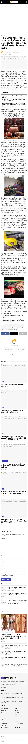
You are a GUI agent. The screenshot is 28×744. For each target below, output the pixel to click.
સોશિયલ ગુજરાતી (9, 322)
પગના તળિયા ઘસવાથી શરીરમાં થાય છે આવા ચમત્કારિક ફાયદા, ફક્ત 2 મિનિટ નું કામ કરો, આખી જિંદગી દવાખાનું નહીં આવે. (11, 637)
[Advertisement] (14, 19)
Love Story (3, 721)
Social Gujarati (8, 52)
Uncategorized (4, 727)
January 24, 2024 (16, 52)
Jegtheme (2, 741)
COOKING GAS (5, 327)
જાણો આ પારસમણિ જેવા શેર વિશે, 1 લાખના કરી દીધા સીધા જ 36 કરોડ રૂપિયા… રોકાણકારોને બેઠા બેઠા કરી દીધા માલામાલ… (16, 665)
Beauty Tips (3, 710)
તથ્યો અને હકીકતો (5, 461)
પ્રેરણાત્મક (16, 721)
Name (2, 555)
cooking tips (12, 327)
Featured (3, 714)
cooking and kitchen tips (18, 325)
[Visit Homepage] (14, 2)
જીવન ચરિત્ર (17, 712)
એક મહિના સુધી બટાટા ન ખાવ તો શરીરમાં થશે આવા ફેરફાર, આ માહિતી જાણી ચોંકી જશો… (14, 100)
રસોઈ (5, 35)
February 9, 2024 (4, 441)
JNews (5, 740)
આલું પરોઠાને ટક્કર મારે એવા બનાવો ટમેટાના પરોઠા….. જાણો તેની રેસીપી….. (14, 96)
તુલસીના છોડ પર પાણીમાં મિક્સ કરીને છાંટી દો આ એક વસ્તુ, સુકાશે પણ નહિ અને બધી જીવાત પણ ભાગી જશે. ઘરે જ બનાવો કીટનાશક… (15, 659)
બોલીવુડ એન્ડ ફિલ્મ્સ (19, 723)
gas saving (4, 329)
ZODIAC (16, 708)
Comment (3, 538)
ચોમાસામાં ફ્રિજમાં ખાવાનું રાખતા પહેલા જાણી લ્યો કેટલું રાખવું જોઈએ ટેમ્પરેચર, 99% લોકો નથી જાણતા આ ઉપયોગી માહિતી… (13, 465)
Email (2, 561)
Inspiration (3, 719)
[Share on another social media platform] (23, 333)
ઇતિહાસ (16, 710)
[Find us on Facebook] (1, 737)
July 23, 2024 (4, 469)
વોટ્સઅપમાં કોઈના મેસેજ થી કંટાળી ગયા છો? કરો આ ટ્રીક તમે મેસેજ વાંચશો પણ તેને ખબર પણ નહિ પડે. (16, 595)
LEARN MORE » (4, 687)
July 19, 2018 (10, 597)
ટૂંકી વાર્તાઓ (17, 714)
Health (2, 717)
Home (2, 35)
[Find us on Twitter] (3, 737)
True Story (3, 725)
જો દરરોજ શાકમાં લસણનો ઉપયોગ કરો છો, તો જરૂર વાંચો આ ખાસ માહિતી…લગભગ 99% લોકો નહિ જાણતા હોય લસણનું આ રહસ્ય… (17, 602)
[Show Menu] (1, 2)
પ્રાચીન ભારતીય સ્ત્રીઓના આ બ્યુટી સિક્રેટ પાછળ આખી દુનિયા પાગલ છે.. (16, 588)
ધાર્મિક (16, 719)
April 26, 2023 (4, 524)
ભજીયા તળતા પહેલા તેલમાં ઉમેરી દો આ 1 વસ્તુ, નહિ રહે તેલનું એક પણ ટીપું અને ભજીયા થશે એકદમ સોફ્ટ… (16, 646)
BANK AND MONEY (5, 708)
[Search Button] (26, 2)
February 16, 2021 (11, 590)
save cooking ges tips (12, 329)
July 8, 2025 (3, 388)
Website (3, 568)
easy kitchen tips (19, 327)
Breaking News (4, 712)
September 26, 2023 (5, 414)
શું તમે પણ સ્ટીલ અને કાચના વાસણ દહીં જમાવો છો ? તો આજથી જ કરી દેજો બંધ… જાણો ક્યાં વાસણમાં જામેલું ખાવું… (13, 493)
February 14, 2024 (4, 497)
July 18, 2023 (10, 605)
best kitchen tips (7, 325)
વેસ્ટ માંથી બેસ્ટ (17, 727)
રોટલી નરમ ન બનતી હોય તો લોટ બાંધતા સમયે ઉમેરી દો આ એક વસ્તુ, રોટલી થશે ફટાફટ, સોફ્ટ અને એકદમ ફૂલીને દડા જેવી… (15, 652)
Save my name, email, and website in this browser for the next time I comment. (14, 574)
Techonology (4, 723)
